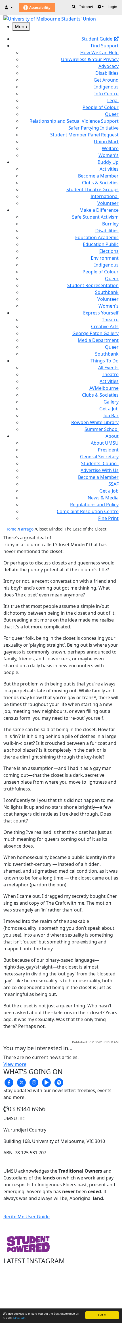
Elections (109, 251)
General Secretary (99, 456)
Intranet (86, 6)
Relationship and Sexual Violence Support (74, 121)
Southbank (107, 292)
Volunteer (108, 203)
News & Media (103, 498)
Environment (105, 258)
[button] (100, 7)
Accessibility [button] (39, 7)
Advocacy (108, 66)
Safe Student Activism (95, 217)
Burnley (110, 224)
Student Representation (93, 285)
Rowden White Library (95, 422)
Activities (109, 169)
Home (10, 529)
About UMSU (105, 443)
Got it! (102, 1315)
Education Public (101, 244)
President (108, 450)
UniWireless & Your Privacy (90, 59)
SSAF (113, 484)
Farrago (26, 529)
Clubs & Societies (100, 183)
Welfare (110, 148)
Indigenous (106, 87)
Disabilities (107, 73)
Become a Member (98, 176)
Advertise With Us (100, 470)
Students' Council (100, 463)
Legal (113, 100)
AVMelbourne (104, 388)
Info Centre (106, 93)
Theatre (110, 319)
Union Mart (106, 141)
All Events (108, 367)
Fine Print (108, 518)
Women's (108, 155)
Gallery (111, 402)
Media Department (98, 340)
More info (19, 1318)
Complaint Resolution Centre (88, 511)
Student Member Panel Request (84, 135)
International (105, 196)
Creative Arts (105, 326)
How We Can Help (99, 52)
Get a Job (109, 409)
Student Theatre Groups (92, 189)
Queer (112, 114)
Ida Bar (111, 415)
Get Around (106, 80)
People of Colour (101, 107)
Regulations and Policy (94, 504)
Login (112, 6)
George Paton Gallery (95, 333)
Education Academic (97, 237)
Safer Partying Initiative (93, 128)
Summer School (102, 429)
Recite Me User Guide (26, 1216)
